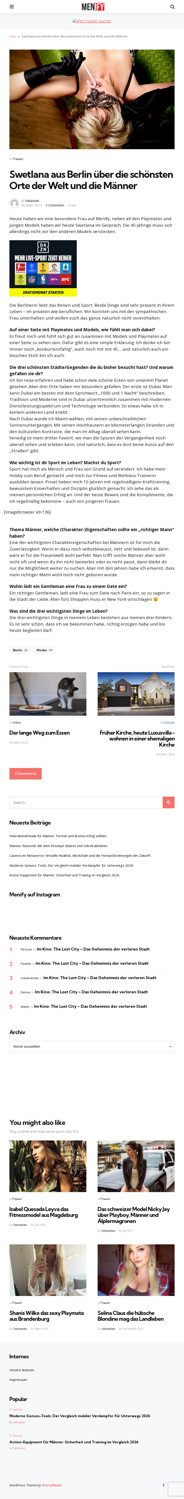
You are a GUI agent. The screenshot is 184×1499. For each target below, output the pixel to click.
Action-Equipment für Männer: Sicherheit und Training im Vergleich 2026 (64, 875)
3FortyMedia (52, 1485)
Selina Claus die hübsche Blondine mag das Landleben (131, 1315)
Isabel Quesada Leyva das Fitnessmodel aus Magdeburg (43, 1212)
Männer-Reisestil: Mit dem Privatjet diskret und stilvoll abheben (58, 845)
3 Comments (55, 205)
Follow (93, 917)
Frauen (18, 159)
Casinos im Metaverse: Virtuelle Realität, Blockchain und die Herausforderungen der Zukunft (80, 855)
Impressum (18, 1379)
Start (12, 36)
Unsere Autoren (21, 1370)
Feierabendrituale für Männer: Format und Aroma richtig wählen (58, 836)
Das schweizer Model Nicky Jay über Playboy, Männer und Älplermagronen (134, 1215)
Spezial (17, 1409)
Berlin (20, 650)
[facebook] (164, 1485)
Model (44, 650)
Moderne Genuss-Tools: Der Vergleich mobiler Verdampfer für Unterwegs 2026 (71, 865)
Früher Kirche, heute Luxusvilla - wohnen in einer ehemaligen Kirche (137, 738)
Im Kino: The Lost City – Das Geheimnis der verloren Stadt (93, 949)
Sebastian (32, 201)
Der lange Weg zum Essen (39, 732)
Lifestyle (169, 722)
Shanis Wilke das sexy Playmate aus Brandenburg (46, 1315)
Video (16, 722)
